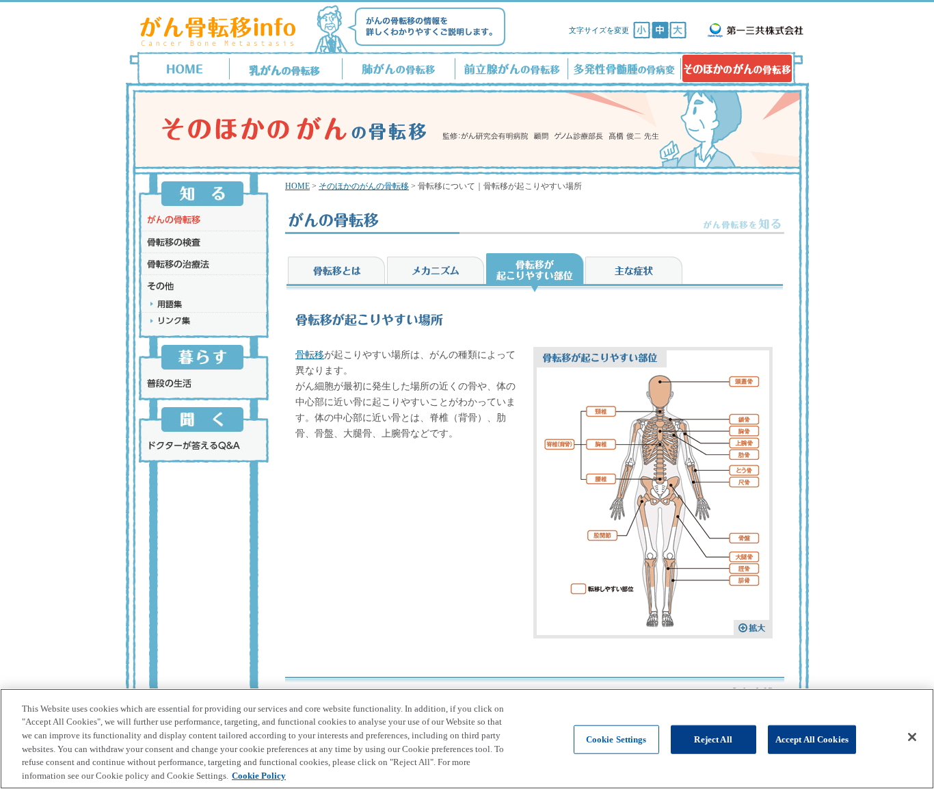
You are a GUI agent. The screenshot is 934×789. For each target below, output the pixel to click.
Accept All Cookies (812, 739)
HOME (297, 186)
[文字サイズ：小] (641, 30)
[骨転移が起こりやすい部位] (653, 631)
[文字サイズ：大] (677, 30)
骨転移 (309, 355)
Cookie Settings (616, 739)
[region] (467, 738)
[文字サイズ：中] (660, 30)
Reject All (713, 739)
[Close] (912, 737)
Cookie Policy (259, 775)
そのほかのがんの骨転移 (364, 186)
